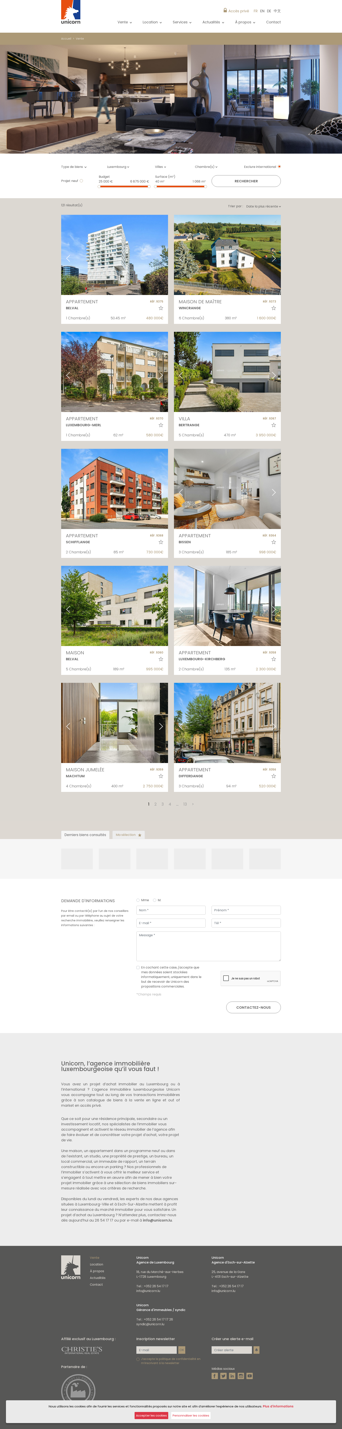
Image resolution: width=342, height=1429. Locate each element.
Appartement (82, 301)
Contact (273, 22)
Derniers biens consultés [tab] (85, 834)
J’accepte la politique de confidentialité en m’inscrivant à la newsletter (170, 1361)
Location (96, 1264)
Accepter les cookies (151, 1415)
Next (166, 254)
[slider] (99, 186)
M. (159, 900)
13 (185, 804)
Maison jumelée (85, 769)
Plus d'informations (278, 1406)
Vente (80, 39)
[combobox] (119, 166)
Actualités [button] (211, 22)
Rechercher (246, 181)
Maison (75, 652)
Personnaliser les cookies (191, 1415)
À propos (97, 1271)
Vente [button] (123, 22)
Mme (145, 900)
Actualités (97, 1278)
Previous (63, 254)
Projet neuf (69, 181)
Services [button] (181, 22)
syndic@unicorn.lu (150, 1324)
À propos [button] (243, 22)
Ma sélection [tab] (126, 834)
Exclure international (260, 167)
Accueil (66, 39)
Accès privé (238, 11)
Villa (184, 418)
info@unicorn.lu (157, 1220)
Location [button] (151, 22)
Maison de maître (200, 301)
